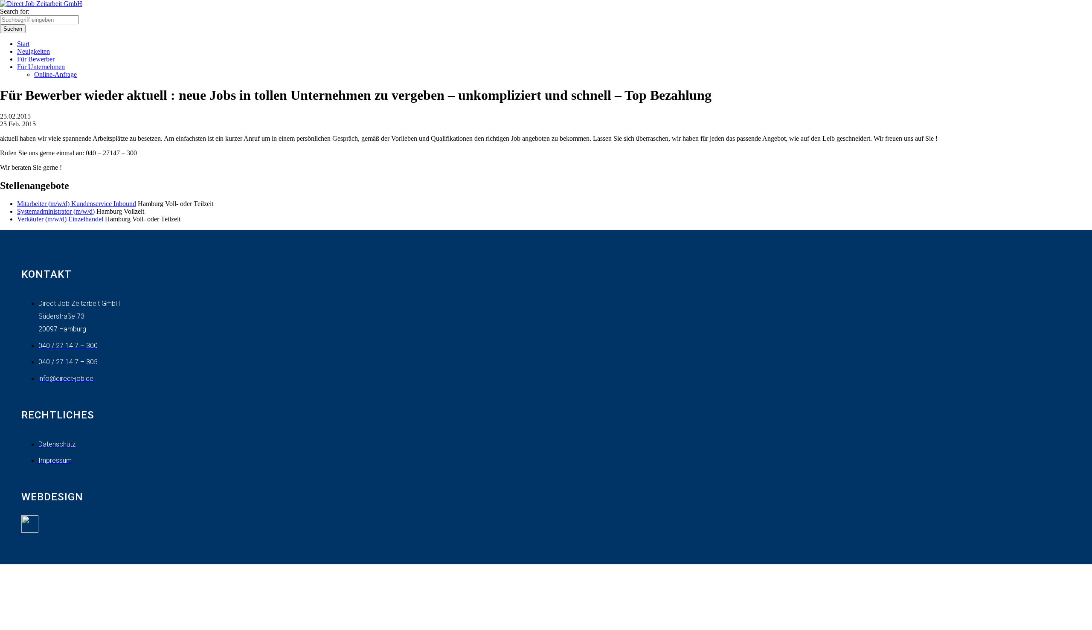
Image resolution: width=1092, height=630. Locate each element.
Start (23, 43)
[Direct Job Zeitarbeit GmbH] (41, 3)
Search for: (14, 11)
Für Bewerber (36, 59)
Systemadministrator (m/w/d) (56, 211)
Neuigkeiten (33, 51)
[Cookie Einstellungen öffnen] (64, 626)
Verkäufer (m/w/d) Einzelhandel (60, 219)
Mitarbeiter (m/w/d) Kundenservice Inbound (76, 203)
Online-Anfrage (55, 74)
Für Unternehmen (41, 66)
